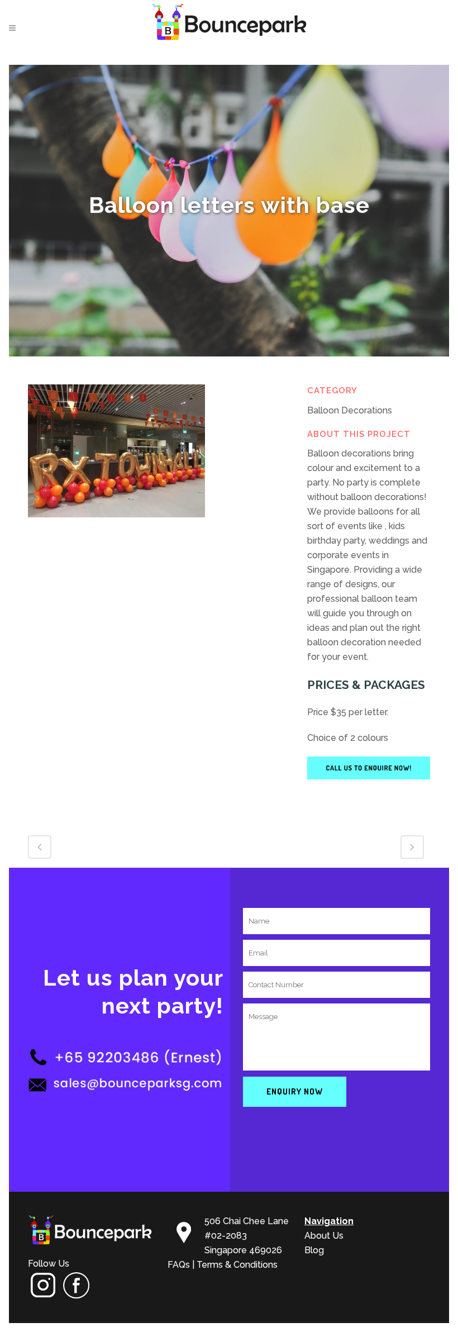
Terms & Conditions (237, 1264)
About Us (324, 1235)
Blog (314, 1250)
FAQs (179, 1264)
